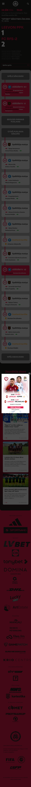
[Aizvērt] (29, 373)
